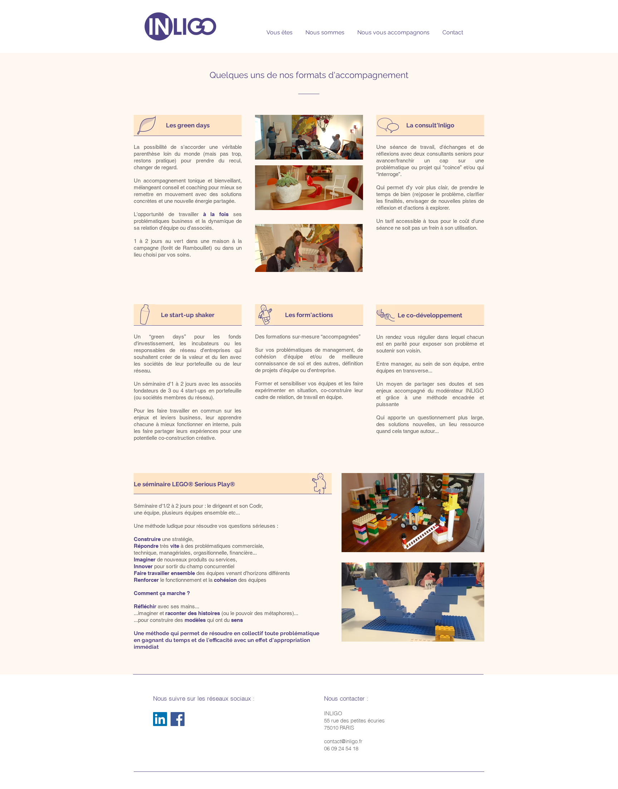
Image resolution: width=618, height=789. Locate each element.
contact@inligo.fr (343, 741)
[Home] (180, 26)
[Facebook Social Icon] (178, 719)
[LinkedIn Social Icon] (160, 719)
